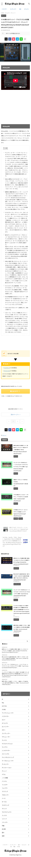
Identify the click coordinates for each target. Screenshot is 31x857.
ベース (3, 798)
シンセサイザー (6, 750)
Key (3, 703)
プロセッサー (5, 795)
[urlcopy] (24, 39)
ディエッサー (5, 764)
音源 (3, 836)
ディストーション (6, 767)
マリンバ (4, 808)
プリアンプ (5, 791)
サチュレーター (6, 737)
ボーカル (4, 802)
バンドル (4, 781)
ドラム (3, 774)
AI (2, 699)
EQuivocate (7, 371)
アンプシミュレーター (8, 713)
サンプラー (5, 747)
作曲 (3, 826)
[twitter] (6, 39)
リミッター (5, 822)
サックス (4, 740)
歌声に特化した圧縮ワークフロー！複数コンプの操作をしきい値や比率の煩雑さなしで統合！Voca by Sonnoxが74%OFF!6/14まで (15, 683)
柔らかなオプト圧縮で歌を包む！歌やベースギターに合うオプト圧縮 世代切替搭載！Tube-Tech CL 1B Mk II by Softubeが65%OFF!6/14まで (15, 658)
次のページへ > (15, 414)
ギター (3, 730)
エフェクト (26, 9)
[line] (21, 39)
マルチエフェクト (7, 812)
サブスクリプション (7, 744)
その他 (3, 709)
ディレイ (4, 435)
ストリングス (5, 754)
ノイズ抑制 (5, 778)
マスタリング (5, 805)
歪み (20, 9)
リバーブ (4, 819)
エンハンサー (5, 726)
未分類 (3, 829)
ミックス (4, 815)
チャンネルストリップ (8, 757)
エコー (3, 720)
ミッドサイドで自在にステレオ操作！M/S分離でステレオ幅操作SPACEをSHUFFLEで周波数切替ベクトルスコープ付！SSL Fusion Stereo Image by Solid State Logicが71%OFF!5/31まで (15, 674)
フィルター (5, 785)
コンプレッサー (13, 9)
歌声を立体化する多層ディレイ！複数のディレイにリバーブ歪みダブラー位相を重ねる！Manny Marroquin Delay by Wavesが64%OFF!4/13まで (21, 449)
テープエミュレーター (8, 761)
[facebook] (9, 39)
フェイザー (5, 788)
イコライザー (4, 9)
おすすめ (4, 706)
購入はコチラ (14, 391)
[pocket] (13, 39)
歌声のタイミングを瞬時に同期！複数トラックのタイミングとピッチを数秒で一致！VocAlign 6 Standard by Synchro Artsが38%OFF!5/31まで (15, 650)
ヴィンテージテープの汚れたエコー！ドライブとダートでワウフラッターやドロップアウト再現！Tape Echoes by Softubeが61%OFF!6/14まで (21, 466)
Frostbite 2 (7, 368)
